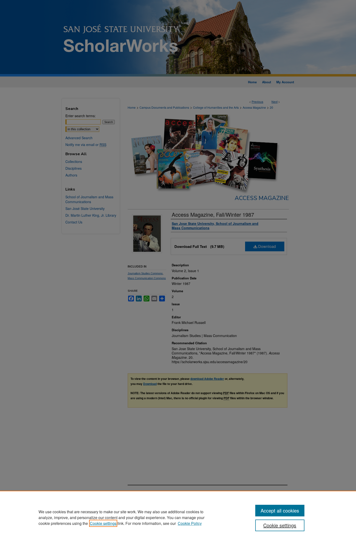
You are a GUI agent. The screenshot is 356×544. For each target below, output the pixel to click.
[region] (178, 517)
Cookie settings (103, 523)
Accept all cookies (280, 510)
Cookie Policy (190, 523)
